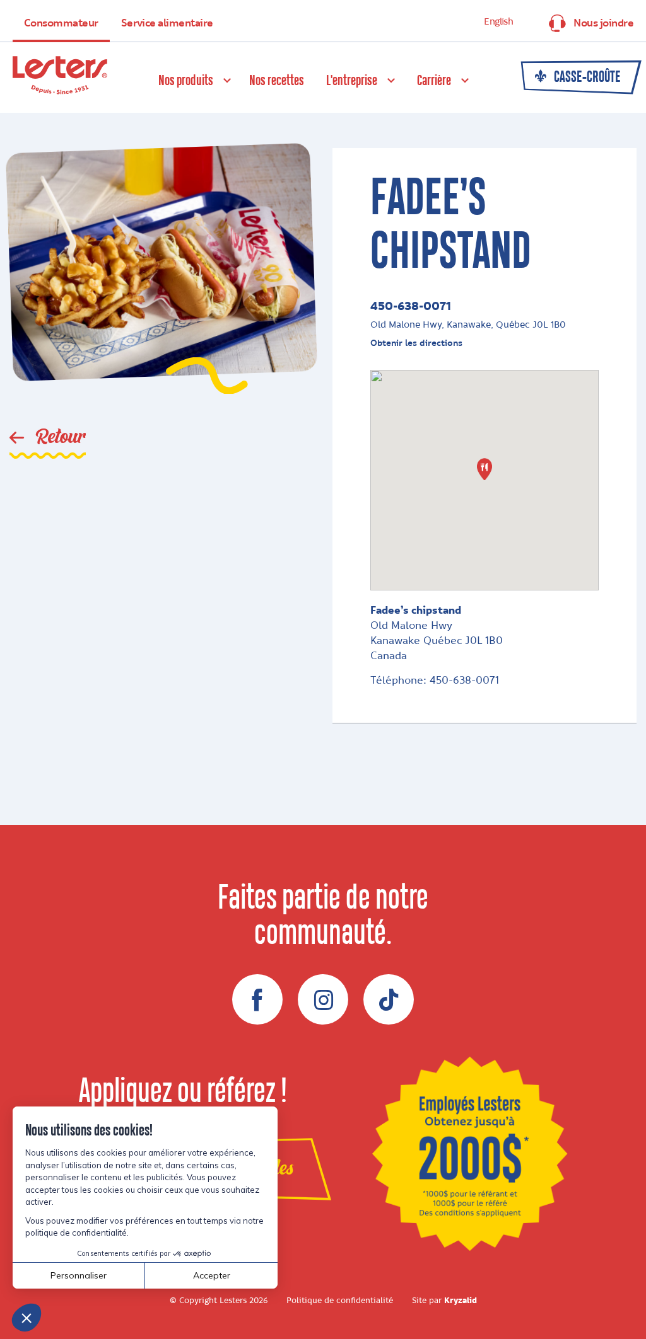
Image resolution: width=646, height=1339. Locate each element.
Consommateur (61, 23)
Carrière (434, 81)
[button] (484, 469)
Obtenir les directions (416, 343)
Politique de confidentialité (339, 1300)
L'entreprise (351, 81)
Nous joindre (603, 23)
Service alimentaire (167, 23)
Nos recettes (276, 81)
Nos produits (185, 81)
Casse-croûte (586, 77)
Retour (58, 437)
